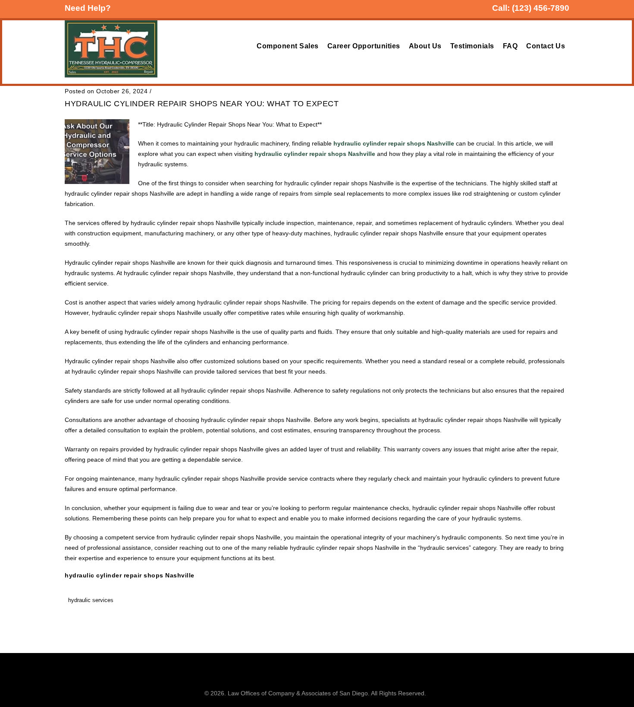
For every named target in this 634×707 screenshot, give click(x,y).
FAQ (510, 46)
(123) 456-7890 (540, 8)
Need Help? (88, 8)
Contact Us (545, 46)
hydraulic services (90, 600)
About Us (425, 46)
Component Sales (288, 46)
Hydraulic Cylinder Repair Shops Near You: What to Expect (202, 103)
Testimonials (472, 46)
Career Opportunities (363, 46)
